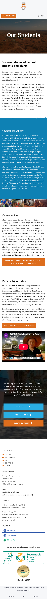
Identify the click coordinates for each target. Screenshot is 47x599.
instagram (5, 535)
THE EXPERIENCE (23, 413)
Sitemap (35, 596)
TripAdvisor (5, 539)
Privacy (11, 596)
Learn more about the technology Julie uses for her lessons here (21, 261)
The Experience (10, 457)
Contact (7, 465)
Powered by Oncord (23, 590)
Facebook (5, 530)
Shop (6, 460)
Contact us (23, 405)
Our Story (8, 455)
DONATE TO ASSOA (8, 15)
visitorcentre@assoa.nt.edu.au (18, 514)
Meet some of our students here (14, 324)
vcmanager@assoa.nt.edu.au (17, 517)
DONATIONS (9, 463)
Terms (23, 596)
